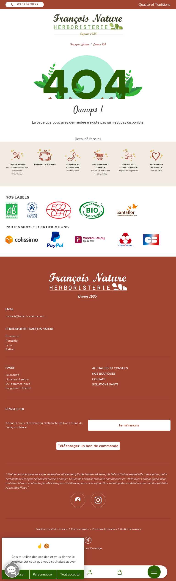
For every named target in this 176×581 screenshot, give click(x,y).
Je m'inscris (129, 425)
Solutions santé (105, 384)
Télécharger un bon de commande (88, 445)
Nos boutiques (104, 374)
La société (12, 375)
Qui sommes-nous (18, 384)
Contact (99, 379)
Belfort (10, 349)
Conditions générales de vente (52, 529)
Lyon (9, 345)
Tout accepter (70, 574)
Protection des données (104, 529)
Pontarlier (12, 341)
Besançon (12, 336)
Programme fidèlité (18, 388)
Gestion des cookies (130, 529)
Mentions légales (80, 529)
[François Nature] (88, 24)
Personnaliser (43, 574)
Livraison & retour (17, 379)
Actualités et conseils (110, 368)
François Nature (79, 44)
